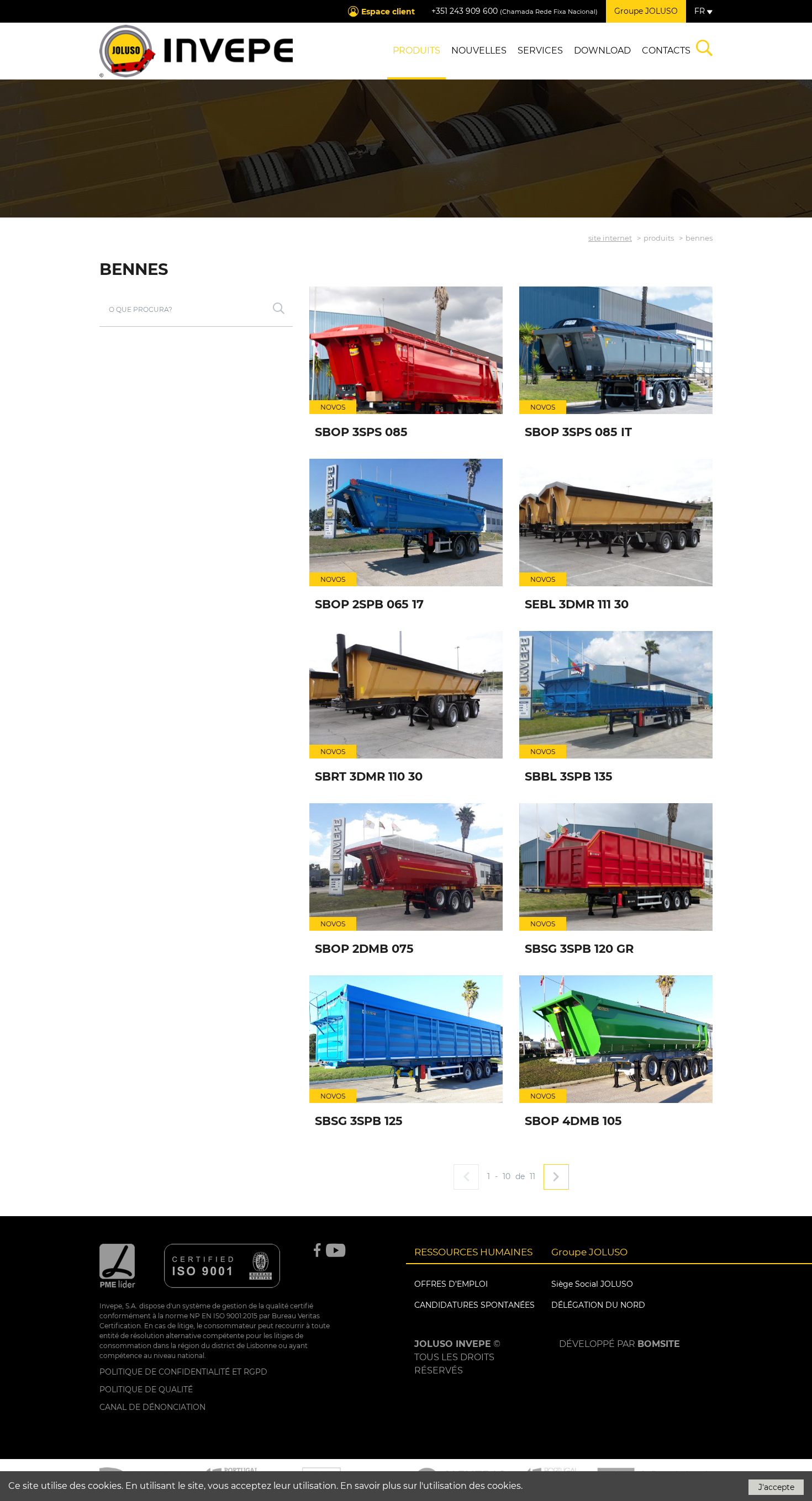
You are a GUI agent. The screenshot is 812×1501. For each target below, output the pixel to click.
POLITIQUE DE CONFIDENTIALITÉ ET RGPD (183, 1372)
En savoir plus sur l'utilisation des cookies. (431, 1486)
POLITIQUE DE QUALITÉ (146, 1389)
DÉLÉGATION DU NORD (598, 1305)
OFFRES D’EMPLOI (451, 1284)
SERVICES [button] (540, 50)
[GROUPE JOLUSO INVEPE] (196, 51)
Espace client (388, 12)
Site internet (610, 238)
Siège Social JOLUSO (592, 1284)
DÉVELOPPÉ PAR (619, 1344)
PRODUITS (416, 50)
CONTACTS (666, 50)
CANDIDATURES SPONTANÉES (474, 1305)
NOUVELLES (479, 50)
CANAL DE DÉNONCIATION (152, 1407)
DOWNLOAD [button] (602, 50)
